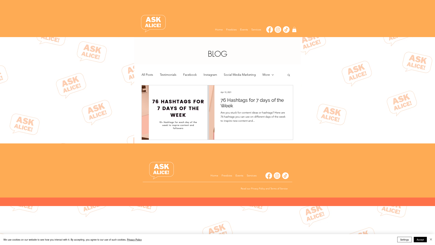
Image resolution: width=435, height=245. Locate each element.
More (266, 75)
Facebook (190, 75)
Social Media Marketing (240, 75)
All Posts (147, 75)
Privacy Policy (134, 239)
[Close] (431, 239)
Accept (420, 239)
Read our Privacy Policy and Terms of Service (264, 188)
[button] (256, 29)
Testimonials (168, 75)
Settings (404, 239)
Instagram (210, 75)
